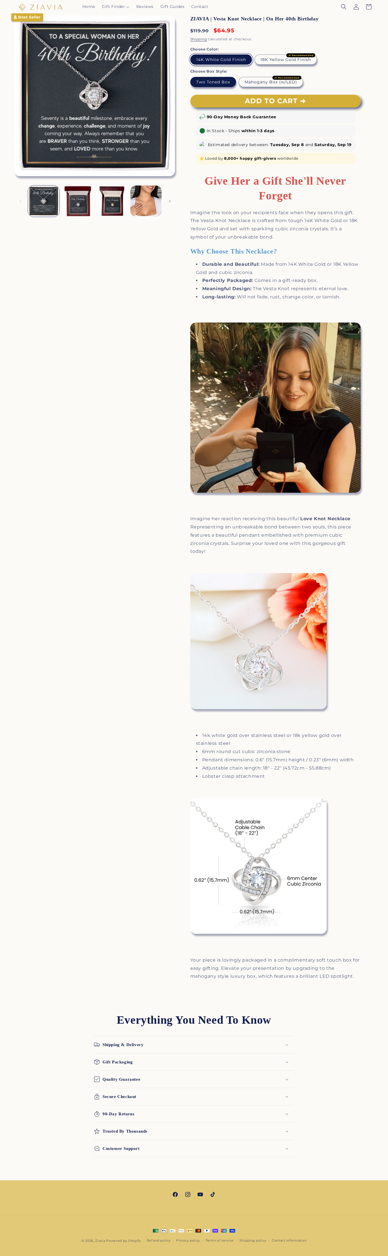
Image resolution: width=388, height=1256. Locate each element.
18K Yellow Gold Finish (285, 59)
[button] (116, 6)
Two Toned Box (213, 82)
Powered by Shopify (123, 1241)
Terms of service (220, 1240)
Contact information (289, 1240)
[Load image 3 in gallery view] (77, 201)
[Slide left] (20, 201)
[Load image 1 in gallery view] (43, 201)
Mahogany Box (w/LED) (271, 82)
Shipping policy (252, 1240)
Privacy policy (188, 1240)
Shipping (198, 39)
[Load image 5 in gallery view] (146, 201)
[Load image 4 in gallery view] (112, 201)
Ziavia (100, 1241)
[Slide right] (170, 201)
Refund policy (159, 1240)
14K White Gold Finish (221, 59)
